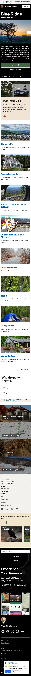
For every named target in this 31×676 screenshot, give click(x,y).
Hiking (4, 295)
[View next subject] (8, 522)
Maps (10, 76)
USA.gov (3, 663)
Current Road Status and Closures (12, 236)
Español (4, 502)
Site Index (5, 499)
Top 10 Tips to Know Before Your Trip (13, 205)
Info (2, 76)
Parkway (11, 6)
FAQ (3, 496)
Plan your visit (15, 65)
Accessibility (4, 640)
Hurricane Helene (9, 267)
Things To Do (7, 144)
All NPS (15, 560)
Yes (7, 388)
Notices (3, 648)
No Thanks (16, 671)
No (7, 393)
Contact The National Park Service (10, 650)
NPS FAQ (3, 653)
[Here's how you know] (15, 2)
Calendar (15, 76)
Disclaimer (4, 658)
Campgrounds (7, 325)
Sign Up (8, 671)
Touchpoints (13, 400)
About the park (15, 69)
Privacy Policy (5, 643)
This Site (15, 556)
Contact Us (4, 491)
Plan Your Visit (12, 101)
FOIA (2, 645)
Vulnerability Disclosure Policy (9, 661)
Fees (20, 76)
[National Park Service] (2, 6)
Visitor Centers (8, 356)
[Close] (28, 663)
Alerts (5, 76)
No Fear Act (4, 656)
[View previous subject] (3, 522)
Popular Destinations (10, 174)
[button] (29, 32)
